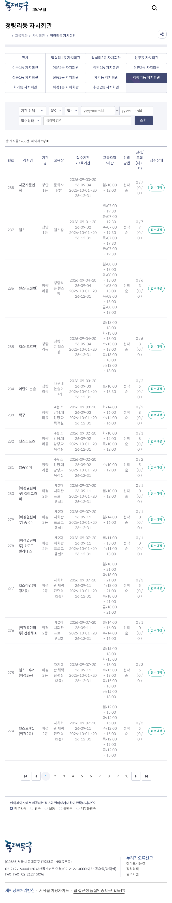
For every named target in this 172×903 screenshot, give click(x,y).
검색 (153, 10)
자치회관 (38, 36)
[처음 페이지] (25, 776)
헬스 (22, 230)
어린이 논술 (27, 389)
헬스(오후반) (28, 346)
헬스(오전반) (28, 288)
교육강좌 (21, 36)
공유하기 (162, 34)
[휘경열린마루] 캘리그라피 (28, 493)
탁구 (22, 415)
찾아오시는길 (135, 863)
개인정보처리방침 (19, 890)
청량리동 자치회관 (63, 36)
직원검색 (132, 869)
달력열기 (110, 111)
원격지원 (132, 874)
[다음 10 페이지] (135, 776)
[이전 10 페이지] (36, 776)
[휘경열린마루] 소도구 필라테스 (27, 546)
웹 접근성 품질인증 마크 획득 (96, 890)
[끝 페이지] (146, 776)
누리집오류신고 (139, 858)
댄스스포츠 (27, 441)
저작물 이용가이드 (54, 890)
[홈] (9, 36)
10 (126, 776)
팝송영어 (25, 467)
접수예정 (156, 188)
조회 (143, 120)
